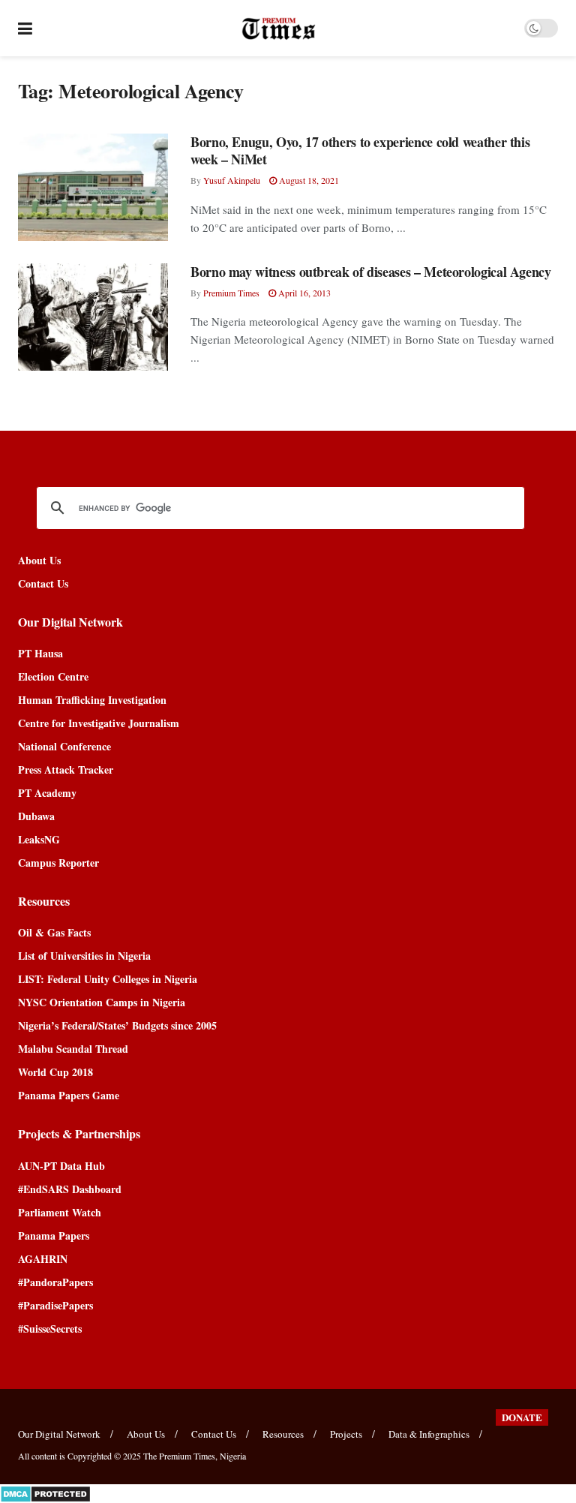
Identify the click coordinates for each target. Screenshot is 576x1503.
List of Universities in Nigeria (84, 955)
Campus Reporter (58, 862)
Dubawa (36, 816)
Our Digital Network (59, 1434)
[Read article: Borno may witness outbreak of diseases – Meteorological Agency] (93, 317)
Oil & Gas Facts (54, 932)
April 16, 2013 (303, 293)
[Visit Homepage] (279, 29)
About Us (39, 560)
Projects (346, 1434)
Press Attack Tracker (65, 769)
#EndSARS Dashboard (70, 1189)
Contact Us (43, 583)
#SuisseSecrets (50, 1328)
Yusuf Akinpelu (231, 180)
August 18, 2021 (308, 180)
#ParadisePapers (55, 1305)
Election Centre (53, 676)
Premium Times (231, 293)
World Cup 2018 (55, 1072)
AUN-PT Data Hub (61, 1166)
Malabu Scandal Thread (73, 1049)
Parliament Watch (59, 1212)
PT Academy (47, 793)
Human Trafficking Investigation (92, 700)
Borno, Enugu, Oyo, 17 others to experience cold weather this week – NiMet (360, 150)
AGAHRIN (43, 1259)
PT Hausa (40, 653)
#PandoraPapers (55, 1282)
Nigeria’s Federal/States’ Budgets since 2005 (117, 1025)
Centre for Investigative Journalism (98, 723)
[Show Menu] (25, 28)
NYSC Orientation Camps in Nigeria (101, 1002)
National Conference (64, 746)
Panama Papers (53, 1235)
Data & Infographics (429, 1434)
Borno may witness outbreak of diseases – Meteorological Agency (370, 271)
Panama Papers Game (68, 1095)
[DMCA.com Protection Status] (45, 1492)
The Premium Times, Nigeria (194, 1456)
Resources (283, 1434)
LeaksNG (39, 839)
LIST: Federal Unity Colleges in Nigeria (107, 979)
